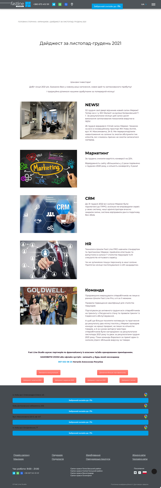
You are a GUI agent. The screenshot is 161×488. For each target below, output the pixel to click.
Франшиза (43, 22)
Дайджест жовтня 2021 (32, 380)
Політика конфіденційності (122, 484)
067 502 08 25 (65, 362)
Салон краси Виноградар (82, 473)
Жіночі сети (139, 455)
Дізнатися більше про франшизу (112, 373)
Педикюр (57, 455)
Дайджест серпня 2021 (97, 380)
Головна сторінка (27, 22)
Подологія (58, 459)
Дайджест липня (128, 380)
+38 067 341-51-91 (31, 473)
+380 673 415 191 (41, 4)
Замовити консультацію (48, 373)
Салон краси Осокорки (81, 475)
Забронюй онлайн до (107, 6)
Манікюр (18, 459)
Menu (153, 4)
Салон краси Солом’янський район (86, 471)
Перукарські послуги (98, 459)
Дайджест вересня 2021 (64, 380)
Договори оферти (141, 484)
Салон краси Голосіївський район (85, 469)
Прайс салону (21, 455)
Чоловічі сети (140, 459)
